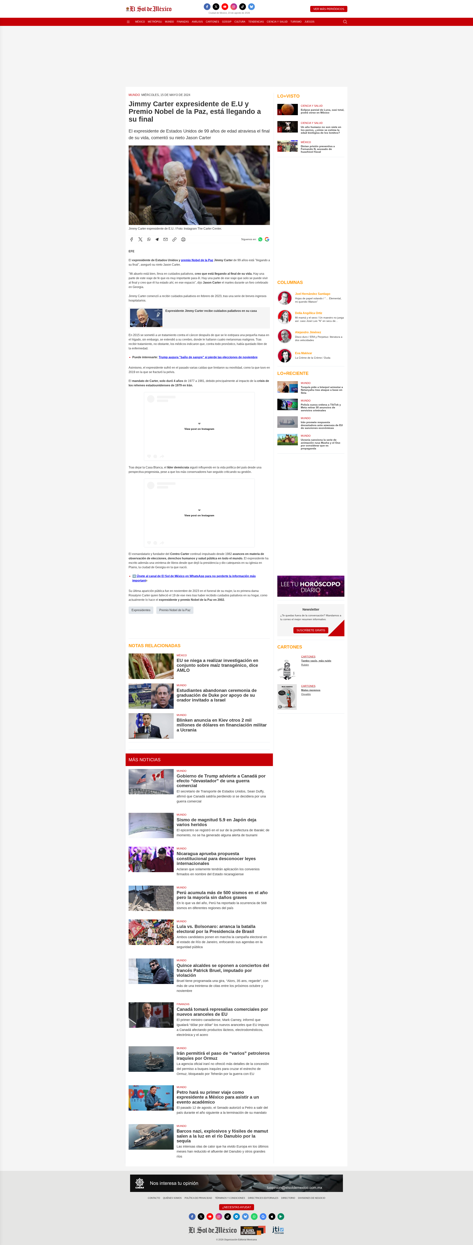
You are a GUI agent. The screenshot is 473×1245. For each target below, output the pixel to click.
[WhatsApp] (149, 239)
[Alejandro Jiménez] (284, 336)
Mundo (169, 21)
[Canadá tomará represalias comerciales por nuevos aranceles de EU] (151, 1022)
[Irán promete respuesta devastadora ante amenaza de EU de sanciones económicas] (287, 422)
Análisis (197, 21)
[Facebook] (207, 6)
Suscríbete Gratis (311, 630)
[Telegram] (157, 239)
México (140, 21)
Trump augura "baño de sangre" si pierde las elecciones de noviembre (208, 357)
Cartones (212, 21)
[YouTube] (225, 6)
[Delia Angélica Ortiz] (284, 316)
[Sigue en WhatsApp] (260, 239)
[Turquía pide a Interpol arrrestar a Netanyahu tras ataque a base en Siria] (287, 387)
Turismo (296, 21)
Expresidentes (141, 610)
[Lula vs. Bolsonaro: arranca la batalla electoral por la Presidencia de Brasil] (151, 936)
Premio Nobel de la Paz (174, 610)
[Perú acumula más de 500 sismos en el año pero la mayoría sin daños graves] (151, 900)
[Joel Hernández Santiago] (284, 297)
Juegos (309, 21)
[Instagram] (233, 6)
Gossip (227, 21)
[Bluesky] (251, 6)
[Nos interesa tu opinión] (236, 1183)
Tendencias (256, 21)
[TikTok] (242, 6)
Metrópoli (155, 21)
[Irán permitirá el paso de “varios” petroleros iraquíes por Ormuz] (151, 1063)
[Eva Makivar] (284, 355)
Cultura (239, 21)
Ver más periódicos (328, 9)
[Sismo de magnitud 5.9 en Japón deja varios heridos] (151, 827)
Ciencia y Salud (277, 21)
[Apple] (272, 1216)
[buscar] (345, 22)
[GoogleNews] (263, 1216)
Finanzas (183, 21)
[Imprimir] (183, 239)
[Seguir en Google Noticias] (267, 239)
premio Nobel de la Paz (197, 260)
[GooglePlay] (281, 1216)
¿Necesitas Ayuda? (236, 1207)
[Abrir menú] (128, 21)
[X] (216, 6)
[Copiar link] (174, 239)
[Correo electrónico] (166, 239)
